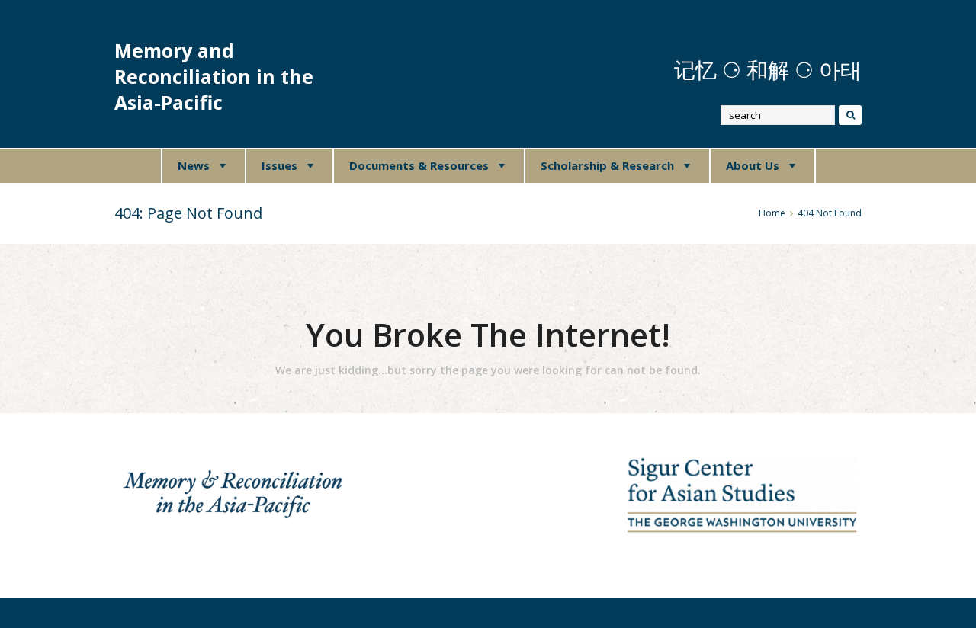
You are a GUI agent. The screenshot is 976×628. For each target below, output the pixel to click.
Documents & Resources (419, 165)
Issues (279, 165)
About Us (752, 165)
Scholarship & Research (607, 165)
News (194, 165)
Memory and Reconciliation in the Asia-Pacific (213, 76)
